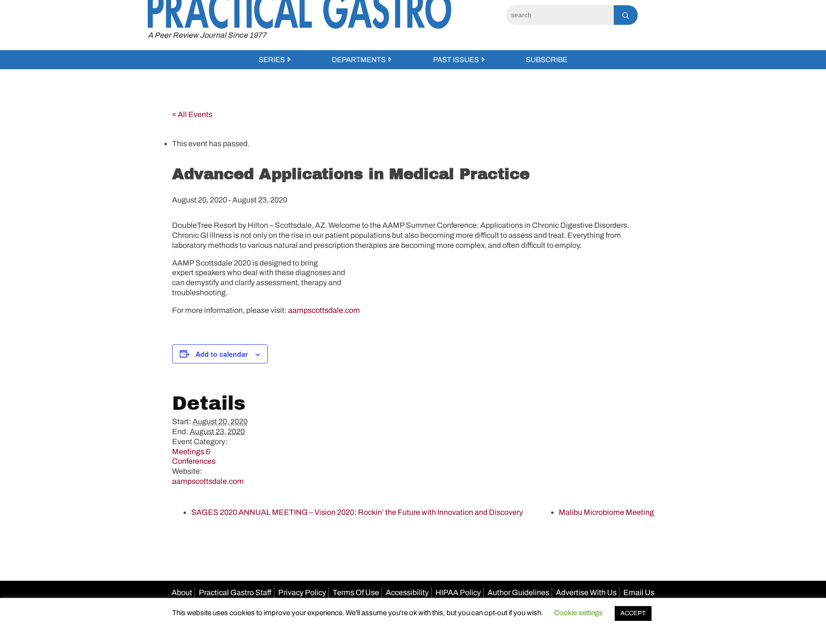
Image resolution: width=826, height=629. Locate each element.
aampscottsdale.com (324, 310)
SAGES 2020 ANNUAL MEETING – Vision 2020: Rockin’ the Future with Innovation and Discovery (357, 512)
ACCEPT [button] (633, 613)
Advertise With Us (586, 592)
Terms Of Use (356, 592)
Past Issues (456, 60)
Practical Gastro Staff (235, 592)
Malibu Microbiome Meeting (606, 512)
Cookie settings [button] (578, 613)
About (182, 592)
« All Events (192, 114)
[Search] (626, 15)
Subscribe (546, 60)
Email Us (638, 592)
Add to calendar (222, 354)
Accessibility (407, 592)
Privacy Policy (302, 592)
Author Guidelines (518, 592)
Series (272, 60)
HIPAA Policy (458, 592)
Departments (359, 60)
